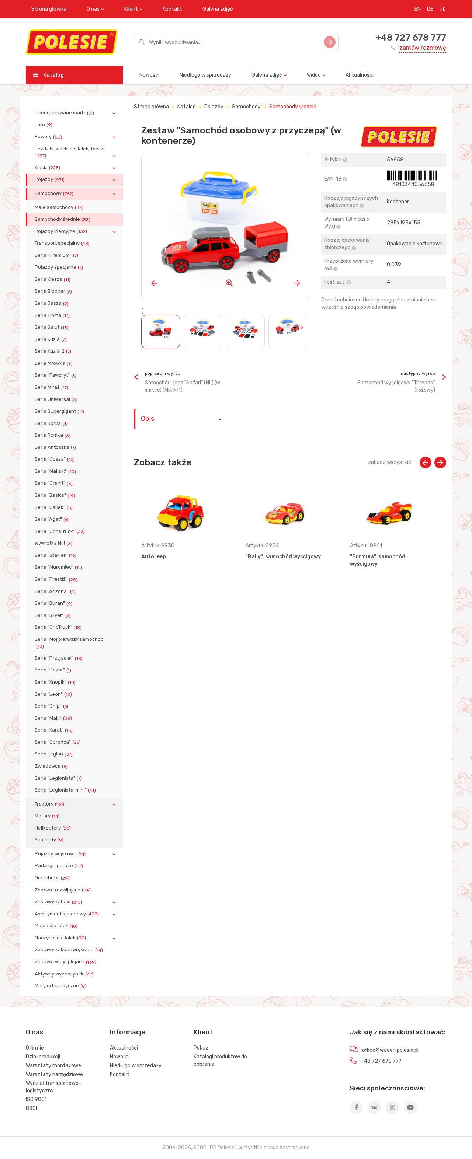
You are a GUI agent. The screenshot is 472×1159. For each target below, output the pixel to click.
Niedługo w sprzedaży (205, 75)
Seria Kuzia (50, 339)
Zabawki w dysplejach (65, 962)
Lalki (43, 125)
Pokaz (201, 1048)
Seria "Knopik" (55, 682)
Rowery (48, 137)
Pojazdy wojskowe (60, 854)
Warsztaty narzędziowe (54, 1074)
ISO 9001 (36, 1099)
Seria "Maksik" (55, 471)
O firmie (35, 1048)
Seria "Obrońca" (58, 742)
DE (430, 9)
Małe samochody (59, 207)
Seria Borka (51, 423)
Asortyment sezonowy (67, 914)
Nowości (149, 75)
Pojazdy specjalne (59, 267)
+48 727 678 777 (410, 37)
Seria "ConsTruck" (60, 531)
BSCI (31, 1108)
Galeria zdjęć (217, 9)
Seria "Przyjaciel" (59, 658)
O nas (93, 9)
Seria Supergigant (59, 411)
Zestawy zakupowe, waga (69, 950)
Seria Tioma (52, 315)
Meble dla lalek (56, 926)
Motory (47, 816)
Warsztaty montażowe (53, 1065)
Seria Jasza (52, 303)
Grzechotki (52, 878)
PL (442, 9)
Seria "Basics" (55, 495)
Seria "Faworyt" (55, 375)
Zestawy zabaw (58, 902)
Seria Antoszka (55, 447)
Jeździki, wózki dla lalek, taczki (69, 152)
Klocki (47, 168)
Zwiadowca (51, 766)
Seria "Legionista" (58, 778)
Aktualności (360, 75)
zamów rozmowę (422, 47)
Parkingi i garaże (59, 866)
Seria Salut (52, 327)
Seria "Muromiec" (58, 567)
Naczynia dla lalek (60, 938)
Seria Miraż (51, 387)
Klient (131, 9)
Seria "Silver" (53, 615)
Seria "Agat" (52, 519)
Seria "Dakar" (53, 670)
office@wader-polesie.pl (390, 1050)
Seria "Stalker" (55, 555)
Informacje (128, 1032)
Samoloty (49, 840)
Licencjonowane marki (64, 113)
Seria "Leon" (53, 694)
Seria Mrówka (54, 363)
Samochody (54, 193)
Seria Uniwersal (56, 399)
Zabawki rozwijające (63, 890)
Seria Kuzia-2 (53, 351)
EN (417, 9)
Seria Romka (52, 435)
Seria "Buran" (53, 603)
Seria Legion (54, 754)
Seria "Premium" (56, 255)
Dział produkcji (43, 1057)
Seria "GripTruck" (58, 627)
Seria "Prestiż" (56, 579)
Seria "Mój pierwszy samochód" (70, 642)
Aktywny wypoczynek (64, 974)
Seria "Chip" (51, 706)
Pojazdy (50, 179)
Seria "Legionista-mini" (65, 790)
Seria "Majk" (53, 718)
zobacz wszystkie (389, 462)
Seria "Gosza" (55, 459)
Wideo (314, 75)
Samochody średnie (62, 219)
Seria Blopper (53, 291)
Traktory (49, 804)
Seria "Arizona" (55, 591)
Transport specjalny (62, 243)
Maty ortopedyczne (60, 986)
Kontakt (172, 9)
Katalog (53, 75)
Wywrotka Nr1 (53, 543)
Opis (147, 419)
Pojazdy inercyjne (61, 231)
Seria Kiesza (52, 279)
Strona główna (48, 9)
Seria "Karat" (54, 730)
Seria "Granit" (54, 483)
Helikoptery (53, 828)
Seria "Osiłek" (54, 507)
